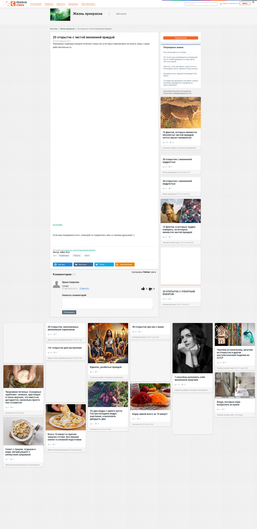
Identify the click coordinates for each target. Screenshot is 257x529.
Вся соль (53, 28)
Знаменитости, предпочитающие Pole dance (180, 74)
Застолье (9, 413)
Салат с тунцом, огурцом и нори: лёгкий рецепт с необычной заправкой (20, 452)
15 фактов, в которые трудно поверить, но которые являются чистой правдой (179, 229)
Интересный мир (169, 304)
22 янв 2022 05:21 (70, 288)
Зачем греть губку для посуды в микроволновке (65, 485)
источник (57, 224)
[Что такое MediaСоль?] (253, 2)
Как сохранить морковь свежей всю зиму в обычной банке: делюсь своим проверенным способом (235, 500)
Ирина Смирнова (71, 282)
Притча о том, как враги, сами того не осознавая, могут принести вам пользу (180, 67)
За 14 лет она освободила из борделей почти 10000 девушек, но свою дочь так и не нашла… (180, 59)
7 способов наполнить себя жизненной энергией (190, 378)
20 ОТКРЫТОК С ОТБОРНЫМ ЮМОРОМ (179, 292)
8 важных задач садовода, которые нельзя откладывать (192, 470)
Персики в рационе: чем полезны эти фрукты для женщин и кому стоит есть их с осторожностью (107, 510)
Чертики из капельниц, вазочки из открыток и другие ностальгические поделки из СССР (235, 353)
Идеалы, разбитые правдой (106, 367)
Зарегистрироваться (230, 3)
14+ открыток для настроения (65, 347)
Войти (245, 3)
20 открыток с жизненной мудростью (177, 160)
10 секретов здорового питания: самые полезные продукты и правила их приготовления (180, 82)
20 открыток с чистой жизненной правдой (94, 28)
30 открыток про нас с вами (148, 326)
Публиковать (69, 312)
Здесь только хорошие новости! (60, 340)
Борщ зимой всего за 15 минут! (149, 414)
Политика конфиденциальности (177, 93)
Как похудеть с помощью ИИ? (149, 458)
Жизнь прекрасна (87, 13)
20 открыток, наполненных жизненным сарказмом (63, 328)
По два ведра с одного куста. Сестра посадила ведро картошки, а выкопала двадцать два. (106, 414)
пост (87, 255)
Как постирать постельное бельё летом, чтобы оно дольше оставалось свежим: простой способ (21, 503)
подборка (64, 255)
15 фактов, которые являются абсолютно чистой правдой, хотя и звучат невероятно (180, 135)
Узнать (76, 255)
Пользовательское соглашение (177, 91)
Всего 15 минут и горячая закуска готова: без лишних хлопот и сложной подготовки (64, 437)
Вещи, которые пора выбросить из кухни (228, 403)
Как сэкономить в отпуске (174, 52)
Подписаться (181, 38)
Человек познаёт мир (171, 242)
